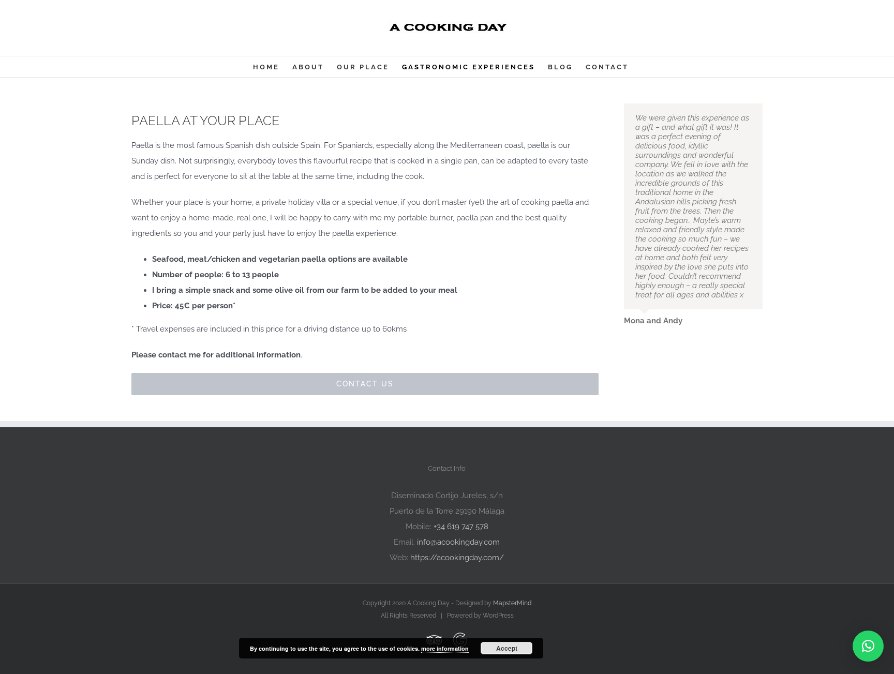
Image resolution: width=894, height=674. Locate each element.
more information (445, 648)
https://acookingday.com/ (457, 557)
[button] (868, 646)
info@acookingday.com (458, 542)
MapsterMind (512, 603)
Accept (506, 648)
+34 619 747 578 (461, 526)
